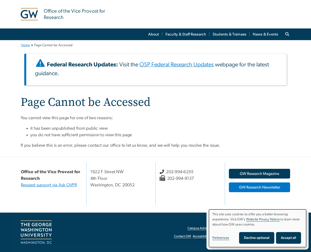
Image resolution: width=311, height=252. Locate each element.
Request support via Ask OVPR (49, 185)
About (153, 34)
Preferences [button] (220, 238)
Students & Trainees (230, 34)
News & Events (265, 34)
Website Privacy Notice (263, 219)
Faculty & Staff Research (185, 34)
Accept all (288, 238)
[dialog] (257, 228)
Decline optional (256, 238)
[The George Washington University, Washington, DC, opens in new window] (36, 232)
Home (25, 45)
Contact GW (182, 236)
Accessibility (201, 236)
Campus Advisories (201, 228)
